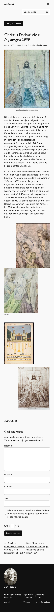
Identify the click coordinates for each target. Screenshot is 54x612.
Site (6, 498)
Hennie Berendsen (29, 45)
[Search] (47, 12)
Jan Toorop (9, 4)
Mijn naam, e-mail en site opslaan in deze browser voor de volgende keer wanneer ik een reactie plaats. (28, 513)
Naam (8, 474)
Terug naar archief (13, 23)
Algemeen (43, 45)
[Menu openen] (48, 3)
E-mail (8, 486)
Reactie (9, 445)
